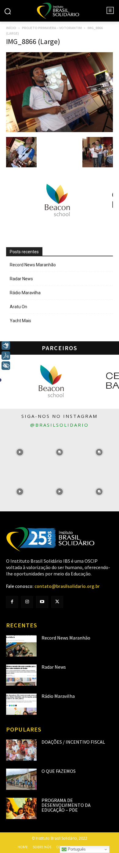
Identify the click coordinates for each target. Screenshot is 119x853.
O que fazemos (58, 771)
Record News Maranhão (33, 264)
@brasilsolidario (59, 425)
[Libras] (6, 345)
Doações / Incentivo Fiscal (73, 742)
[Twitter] (57, 602)
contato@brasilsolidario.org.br (67, 586)
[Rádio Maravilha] (21, 704)
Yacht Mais (20, 320)
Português (76, 849)
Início (11, 28)
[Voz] (6, 355)
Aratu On (18, 306)
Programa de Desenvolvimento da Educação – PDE (66, 805)
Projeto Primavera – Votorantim (52, 28)
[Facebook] (12, 602)
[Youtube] (42, 602)
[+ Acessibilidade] (6, 365)
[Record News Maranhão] (21, 646)
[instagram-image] (20, 452)
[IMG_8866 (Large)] (59, 130)
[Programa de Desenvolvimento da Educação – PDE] (21, 808)
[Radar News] (21, 675)
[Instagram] (27, 602)
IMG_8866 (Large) (33, 41)
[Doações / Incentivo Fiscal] (21, 750)
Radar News (21, 278)
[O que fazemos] (21, 779)
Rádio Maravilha (25, 292)
